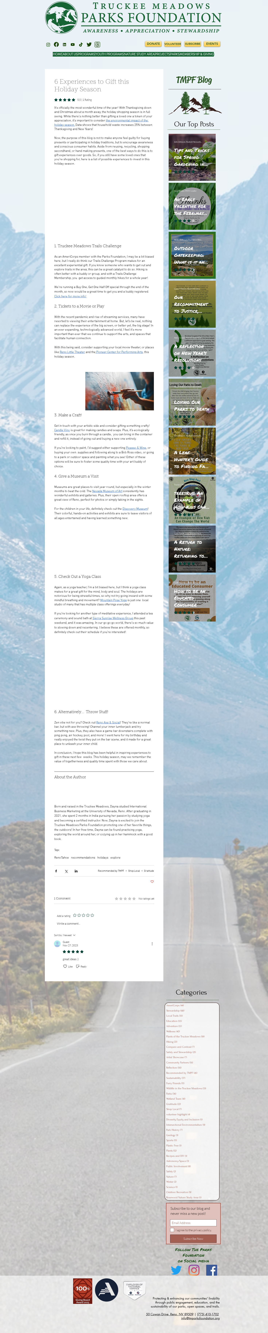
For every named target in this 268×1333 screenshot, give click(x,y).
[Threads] (97, 44)
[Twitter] (89, 44)
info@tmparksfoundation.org (200, 1318)
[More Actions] (152, 944)
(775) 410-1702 (208, 1314)
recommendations (83, 858)
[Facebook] (56, 44)
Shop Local (134, 871)
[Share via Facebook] (56, 871)
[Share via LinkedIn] (76, 871)
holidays (102, 858)
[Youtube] (72, 44)
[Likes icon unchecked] (65, 966)
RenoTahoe (61, 858)
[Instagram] (48, 44)
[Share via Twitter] (66, 871)
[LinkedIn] (64, 44)
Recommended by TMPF (111, 871)
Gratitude (149, 871)
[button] (104, 204)
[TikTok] (80, 44)
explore (115, 858)
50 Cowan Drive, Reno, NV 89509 (169, 1314)
